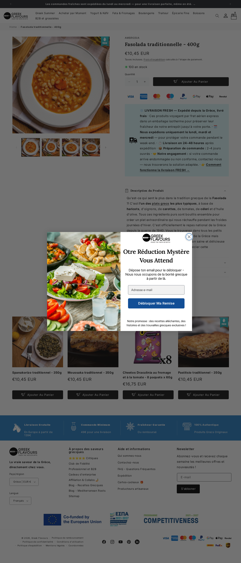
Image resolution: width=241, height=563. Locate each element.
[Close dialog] (189, 237)
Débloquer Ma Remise (156, 303)
